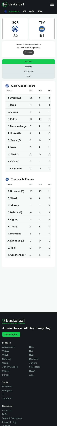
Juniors (33, 362)
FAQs (4, 414)
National (6, 358)
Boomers (33, 358)
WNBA (5, 350)
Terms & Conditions (12, 418)
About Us (7, 410)
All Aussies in (8, 347)
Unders (6, 370)
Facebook (7, 386)
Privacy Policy (9, 422)
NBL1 (31, 354)
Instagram (7, 390)
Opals (5, 362)
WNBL (5, 354)
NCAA (32, 370)
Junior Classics (10, 366)
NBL (31, 350)
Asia (31, 374)
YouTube (6, 398)
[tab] (28, 61)
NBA (31, 347)
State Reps (34, 366)
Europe (6, 374)
